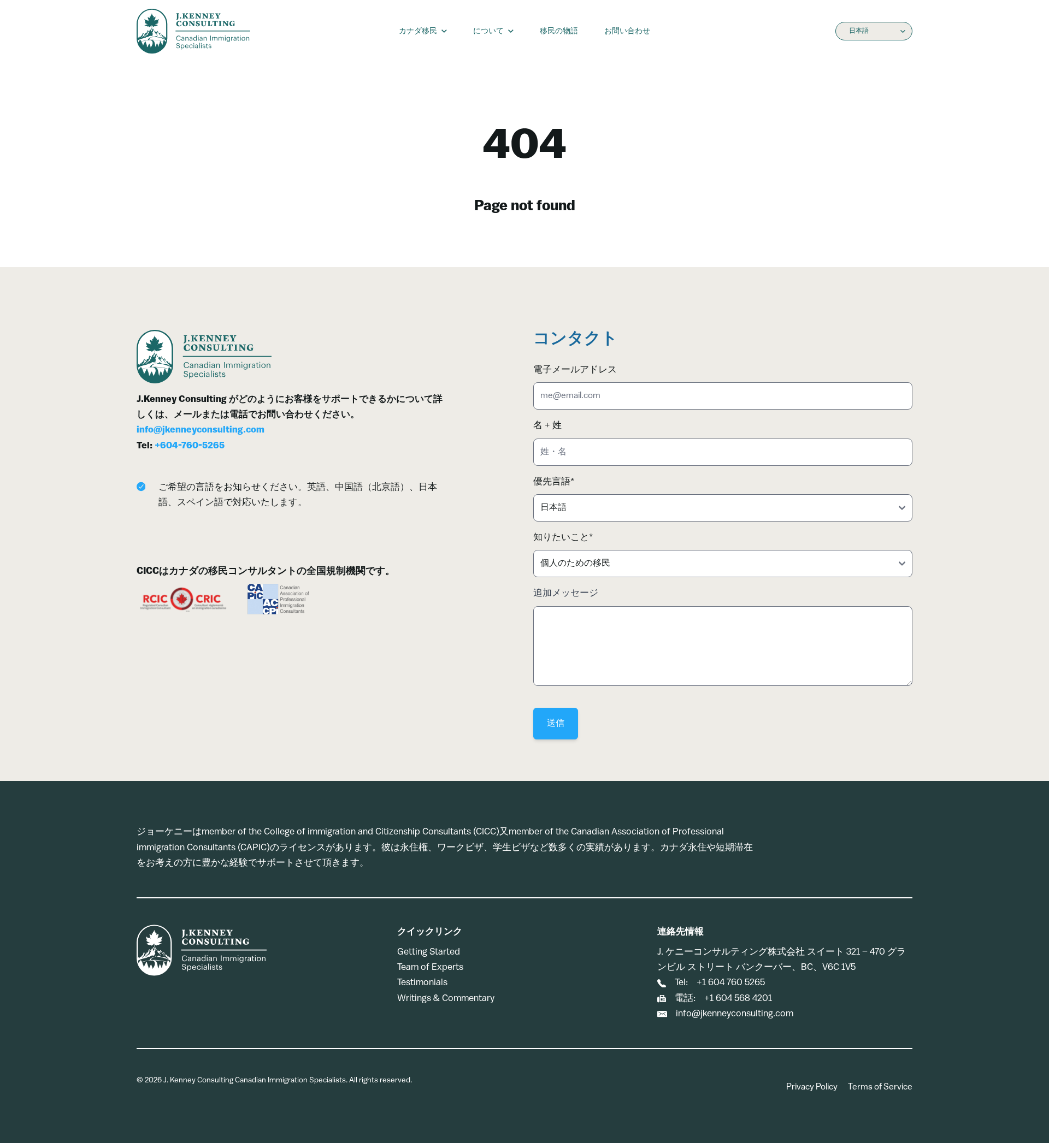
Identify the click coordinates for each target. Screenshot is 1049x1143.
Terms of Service (880, 1087)
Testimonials (422, 982)
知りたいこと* (563, 537)
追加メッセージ (565, 593)
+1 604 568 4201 (738, 998)
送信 (555, 723)
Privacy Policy (812, 1087)
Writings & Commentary (445, 998)
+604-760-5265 (190, 446)
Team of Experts (430, 967)
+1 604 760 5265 (731, 982)
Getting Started (428, 952)
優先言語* (553, 482)
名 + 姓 (547, 425)
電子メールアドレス (575, 370)
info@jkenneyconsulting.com (200, 430)
